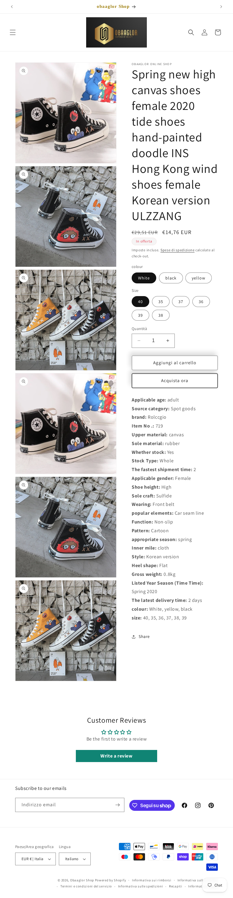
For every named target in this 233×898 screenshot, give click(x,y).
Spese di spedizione (177, 250)
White (144, 278)
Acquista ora (174, 380)
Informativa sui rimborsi (151, 880)
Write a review (116, 756)
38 (160, 315)
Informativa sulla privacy (197, 880)
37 (180, 301)
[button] (12, 32)
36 (201, 301)
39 (140, 315)
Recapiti (175, 886)
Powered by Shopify (110, 880)
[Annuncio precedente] (12, 6)
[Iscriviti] (117, 805)
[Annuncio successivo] (221, 6)
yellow (198, 278)
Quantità (139, 328)
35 (160, 301)
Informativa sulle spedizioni (140, 886)
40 (140, 301)
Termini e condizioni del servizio (86, 886)
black (171, 278)
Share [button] (144, 636)
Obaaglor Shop (82, 880)
